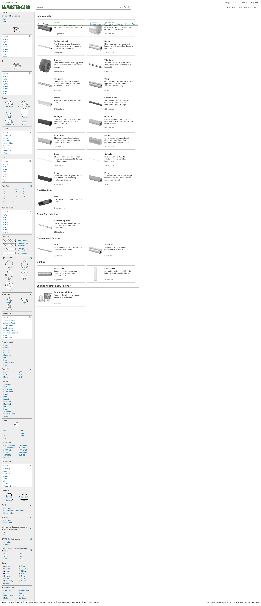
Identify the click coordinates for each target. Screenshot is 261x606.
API (85, 602)
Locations (11, 602)
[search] (30, 36)
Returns (19, 602)
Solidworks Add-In (63, 602)
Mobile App (51, 602)
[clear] (120, 7)
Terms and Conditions (240, 602)
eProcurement (76, 602)
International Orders (31, 602)
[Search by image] (128, 7)
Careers (43, 602)
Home (4, 602)
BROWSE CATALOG (10, 2)
